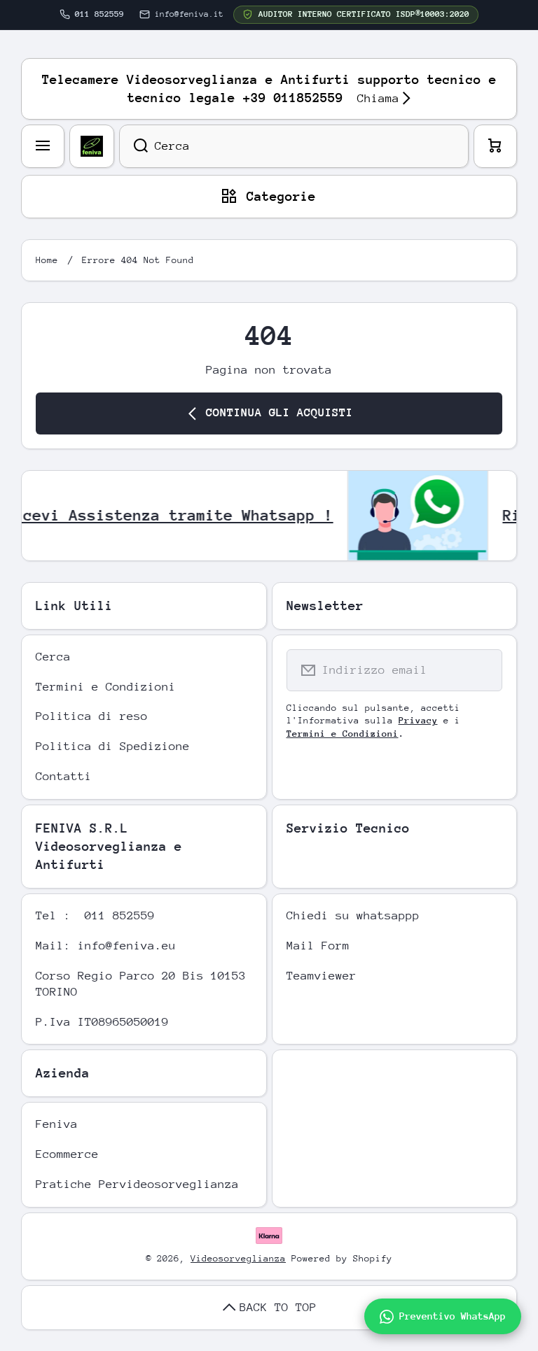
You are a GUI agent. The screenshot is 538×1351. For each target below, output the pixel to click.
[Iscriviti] (482, 670)
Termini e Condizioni (106, 686)
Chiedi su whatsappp (353, 915)
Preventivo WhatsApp (452, 1316)
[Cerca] (133, 146)
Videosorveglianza (238, 1258)
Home (47, 260)
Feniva (57, 1124)
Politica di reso (92, 716)
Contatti (64, 776)
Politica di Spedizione (113, 746)
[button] (495, 146)
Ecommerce (67, 1154)
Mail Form (318, 945)
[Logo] (91, 146)
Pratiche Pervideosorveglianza (137, 1184)
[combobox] (294, 146)
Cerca (53, 656)
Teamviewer (322, 975)
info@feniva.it (189, 14)
